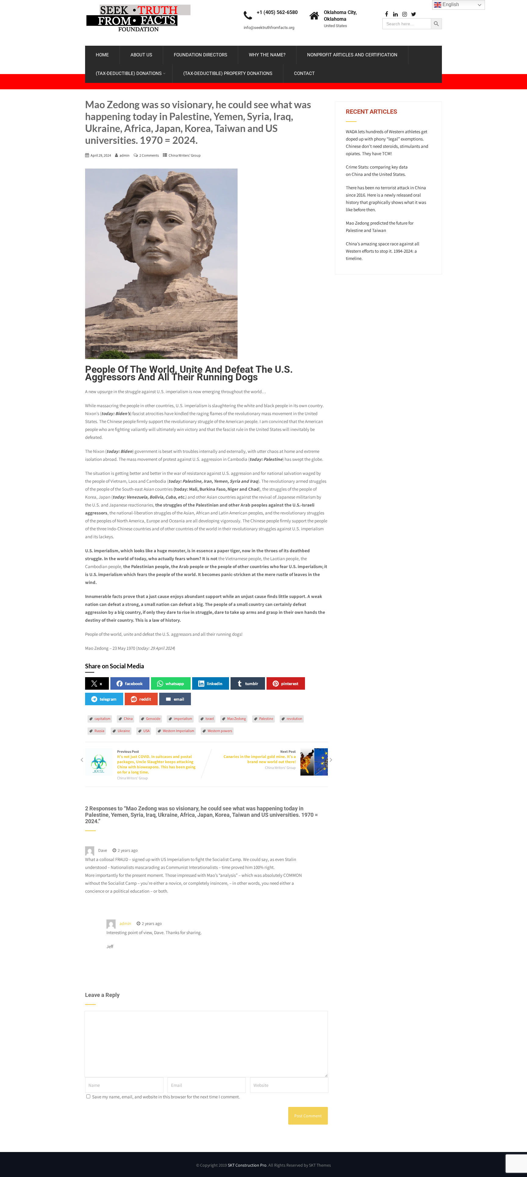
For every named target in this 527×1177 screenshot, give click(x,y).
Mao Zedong (236, 718)
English (450, 4)
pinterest (289, 683)
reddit (145, 699)
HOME (102, 55)
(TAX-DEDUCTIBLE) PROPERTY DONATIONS (227, 73)
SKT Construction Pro (247, 1165)
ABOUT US (141, 55)
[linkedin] (395, 14)
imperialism (183, 718)
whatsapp (175, 683)
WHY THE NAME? (267, 55)
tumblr (251, 683)
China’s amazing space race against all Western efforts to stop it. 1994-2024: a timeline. (382, 251)
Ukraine (124, 730)
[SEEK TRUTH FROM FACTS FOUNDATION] (138, 3)
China (128, 718)
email (179, 699)
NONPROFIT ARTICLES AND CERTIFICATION (352, 55)
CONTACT (304, 73)
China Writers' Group (185, 155)
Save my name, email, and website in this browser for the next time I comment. (166, 1097)
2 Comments (149, 155)
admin (125, 923)
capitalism (102, 718)
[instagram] (404, 14)
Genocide (153, 718)
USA (146, 730)
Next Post (260, 756)
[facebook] (386, 14)
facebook (134, 683)
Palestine (266, 718)
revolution (294, 718)
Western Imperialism (178, 730)
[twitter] (414, 14)
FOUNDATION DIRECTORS (200, 55)
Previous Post (156, 762)
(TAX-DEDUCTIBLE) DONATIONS (129, 73)
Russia (99, 730)
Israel (210, 718)
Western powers (220, 730)
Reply (154, 850)
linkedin (214, 683)
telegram (108, 699)
